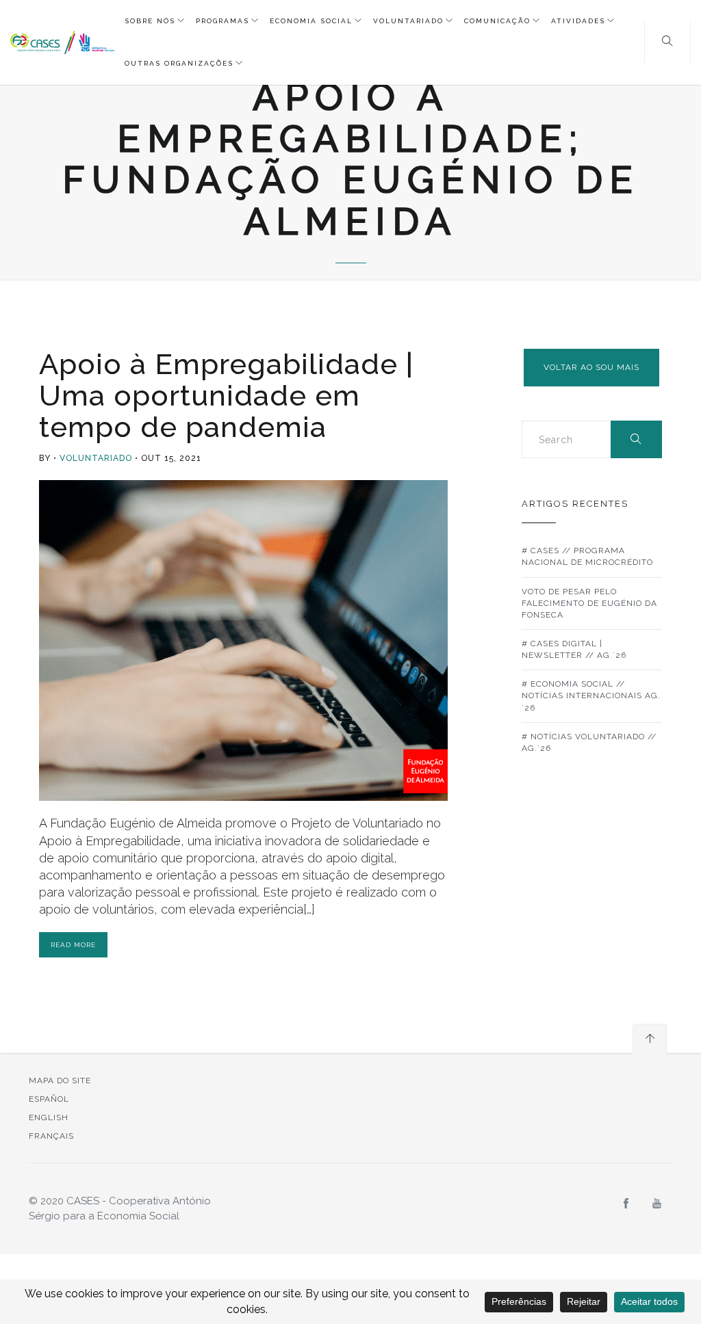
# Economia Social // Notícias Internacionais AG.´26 (591, 695)
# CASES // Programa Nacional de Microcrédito (587, 556)
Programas (222, 21)
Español (49, 1099)
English (48, 1117)
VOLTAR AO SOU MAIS (591, 367)
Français (51, 1136)
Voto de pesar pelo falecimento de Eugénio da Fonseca (589, 603)
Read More (73, 945)
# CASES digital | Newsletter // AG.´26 (574, 649)
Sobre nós (150, 21)
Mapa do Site (60, 1080)
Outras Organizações (179, 63)
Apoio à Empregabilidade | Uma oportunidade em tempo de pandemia (226, 395)
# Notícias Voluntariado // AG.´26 (589, 742)
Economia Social (311, 21)
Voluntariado (408, 21)
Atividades (578, 21)
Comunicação (497, 21)
